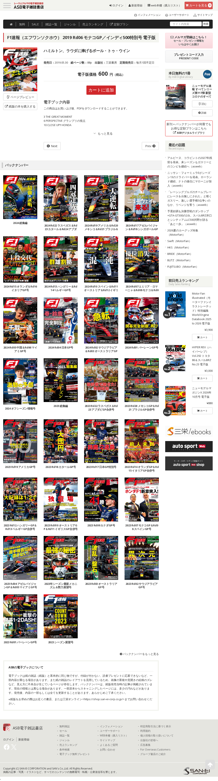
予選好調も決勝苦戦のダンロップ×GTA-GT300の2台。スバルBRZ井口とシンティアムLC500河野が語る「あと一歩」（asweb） (189, 217)
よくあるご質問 (109, 745)
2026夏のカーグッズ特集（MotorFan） (182, 232)
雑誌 (51, 24)
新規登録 (136, 5)
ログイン (117, 5)
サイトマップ (205, 15)
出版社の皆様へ (149, 740)
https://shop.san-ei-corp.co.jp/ (103, 699)
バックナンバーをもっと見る (140, 654)
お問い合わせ (107, 749)
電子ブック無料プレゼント (74, 754)
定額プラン (121, 24)
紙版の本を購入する (22, 106)
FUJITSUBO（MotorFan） (183, 267)
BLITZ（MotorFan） (179, 260)
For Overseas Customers (155, 749)
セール (63, 731)
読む (204, 104)
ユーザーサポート (178, 15)
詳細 (203, 113)
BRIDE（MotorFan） (180, 254)
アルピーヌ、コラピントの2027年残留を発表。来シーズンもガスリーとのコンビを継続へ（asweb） (189, 162)
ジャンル (70, 24)
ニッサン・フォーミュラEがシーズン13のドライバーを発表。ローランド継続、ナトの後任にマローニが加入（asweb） (189, 179)
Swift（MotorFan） (179, 241)
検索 (205, 24)
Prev (148, 146)
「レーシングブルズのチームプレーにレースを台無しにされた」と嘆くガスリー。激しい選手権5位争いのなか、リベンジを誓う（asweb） (189, 198)
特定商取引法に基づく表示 (155, 726)
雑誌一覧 (64, 735)
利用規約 (145, 731)
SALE (35, 24)
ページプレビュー (22, 97)
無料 (22, 24)
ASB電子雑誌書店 (28, 727)
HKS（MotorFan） (179, 247)
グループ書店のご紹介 (153, 754)
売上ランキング (68, 745)
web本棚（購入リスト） (165, 5)
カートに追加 (101, 90)
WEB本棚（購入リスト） (114, 735)
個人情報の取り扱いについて (157, 735)
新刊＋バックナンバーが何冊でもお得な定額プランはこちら (188, 128)
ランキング (92, 24)
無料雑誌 (64, 726)
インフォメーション (149, 15)
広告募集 (145, 745)
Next (54, 146)
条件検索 (64, 749)
